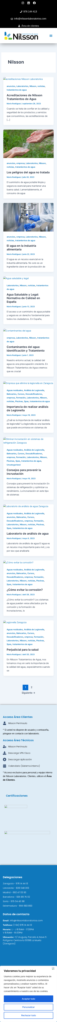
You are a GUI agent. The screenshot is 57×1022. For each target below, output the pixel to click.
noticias (41, 86)
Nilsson (32, 86)
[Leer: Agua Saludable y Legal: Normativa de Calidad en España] (16, 278)
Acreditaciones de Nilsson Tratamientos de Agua (24, 97)
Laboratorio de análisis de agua (27, 533)
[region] (28, 994)
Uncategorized (14, 465)
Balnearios (11, 394)
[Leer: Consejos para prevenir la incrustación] (28, 440)
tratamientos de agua (17, 90)
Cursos (21, 394)
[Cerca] (54, 968)
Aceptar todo (28, 998)
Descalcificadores (34, 394)
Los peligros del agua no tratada (28, 172)
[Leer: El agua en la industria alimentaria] (28, 217)
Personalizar (28, 1007)
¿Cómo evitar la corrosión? (25, 589)
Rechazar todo (28, 1015)
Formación (21, 398)
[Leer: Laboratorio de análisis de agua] (25, 506)
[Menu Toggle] (50, 35)
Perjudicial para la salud (23, 649)
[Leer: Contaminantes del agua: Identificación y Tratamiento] (17, 330)
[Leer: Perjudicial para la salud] (14, 622)
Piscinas (19, 401)
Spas (26, 401)
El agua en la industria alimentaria (21, 247)
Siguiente (28, 692)
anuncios (11, 86)
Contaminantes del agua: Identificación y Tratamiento (26, 348)
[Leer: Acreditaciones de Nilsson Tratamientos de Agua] (23, 79)
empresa (20, 163)
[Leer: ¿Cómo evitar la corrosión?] (18, 562)
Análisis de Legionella (34, 390)
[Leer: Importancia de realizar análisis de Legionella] (28, 383)
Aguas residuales (15, 390)
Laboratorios (22, 86)
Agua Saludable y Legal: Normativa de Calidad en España (23, 298)
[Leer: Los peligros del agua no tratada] (28, 143)
